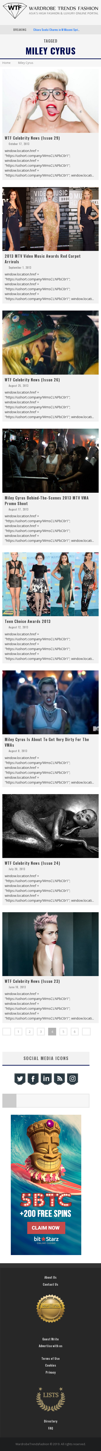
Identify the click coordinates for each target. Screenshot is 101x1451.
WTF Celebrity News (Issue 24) (32, 863)
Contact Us (50, 1284)
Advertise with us (50, 1345)
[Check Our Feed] (59, 1084)
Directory (50, 1421)
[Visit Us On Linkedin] (46, 1084)
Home (6, 63)
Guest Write (50, 1339)
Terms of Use (50, 1358)
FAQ (50, 1428)
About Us (50, 1277)
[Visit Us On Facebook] (32, 1084)
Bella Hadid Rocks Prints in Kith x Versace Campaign (63, 30)
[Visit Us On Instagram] (72, 1084)
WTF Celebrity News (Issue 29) (32, 138)
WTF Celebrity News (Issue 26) (32, 380)
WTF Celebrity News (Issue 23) (32, 981)
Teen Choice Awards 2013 (28, 621)
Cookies (50, 1365)
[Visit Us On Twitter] (19, 1084)
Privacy (51, 1372)
